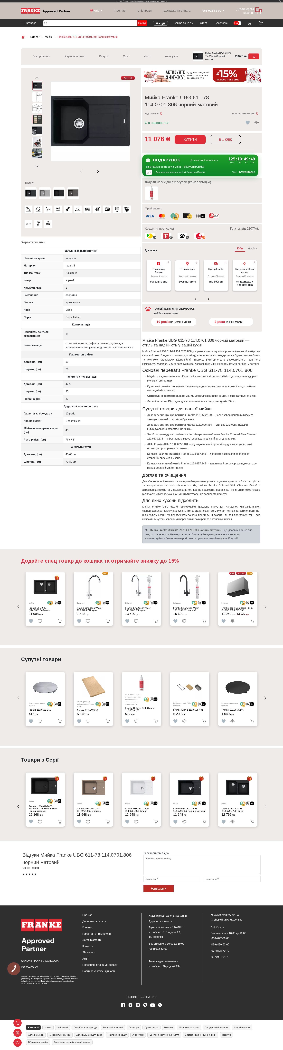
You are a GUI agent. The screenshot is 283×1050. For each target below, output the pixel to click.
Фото (147, 56)
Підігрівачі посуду (117, 1034)
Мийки (48, 1027)
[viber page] (145, 1005)
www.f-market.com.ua (226, 915)
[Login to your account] (249, 23)
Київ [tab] (240, 248)
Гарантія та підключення (97, 933)
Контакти (87, 946)
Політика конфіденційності (98, 971)
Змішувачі (62, 1027)
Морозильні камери (59, 1034)
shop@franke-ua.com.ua (228, 919)
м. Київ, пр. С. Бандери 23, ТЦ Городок (165, 934)
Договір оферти (92, 940)
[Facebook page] (123, 1005)
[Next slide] (97, 171)
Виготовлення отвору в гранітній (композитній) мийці (180, 172)
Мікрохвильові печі (189, 1027)
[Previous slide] (82, 171)
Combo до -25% (183, 23)
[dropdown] (223, 11)
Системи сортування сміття (164, 1034)
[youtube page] (152, 1005)
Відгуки (103, 56)
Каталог (31, 23)
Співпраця (144, 10)
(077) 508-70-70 (220, 950)
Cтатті (204, 23)
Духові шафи (151, 1027)
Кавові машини (242, 1027)
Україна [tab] (252, 248)
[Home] (45, 10)
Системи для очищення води (200, 1034)
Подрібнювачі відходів (85, 1027)
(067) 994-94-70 (220, 957)
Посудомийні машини (216, 1027)
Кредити (87, 927)
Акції (85, 958)
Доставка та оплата (177, 10)
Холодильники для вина (89, 1034)
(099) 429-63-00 (220, 944)
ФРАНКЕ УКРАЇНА (160, 1)
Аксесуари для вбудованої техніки (72, 1042)
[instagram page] (137, 1005)
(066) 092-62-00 (158, 948)
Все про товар (41, 56)
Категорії (33, 1027)
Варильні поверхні (113, 1027)
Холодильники (36, 1034)
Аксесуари (171, 56)
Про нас (119, 10)
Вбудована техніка (38, 1042)
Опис (126, 56)
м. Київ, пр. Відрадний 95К (164, 966)
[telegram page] (130, 1005)
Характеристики (74, 56)
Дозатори (134, 1027)
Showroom (221, 23)
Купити (190, 139)
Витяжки (168, 1027)
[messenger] (160, 1005)
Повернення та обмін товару (99, 964)
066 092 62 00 (29, 966)
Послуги (226, 1034)
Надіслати (158, 888)
